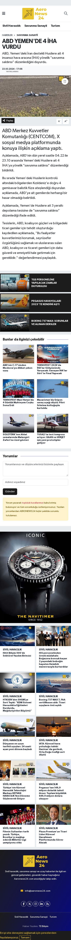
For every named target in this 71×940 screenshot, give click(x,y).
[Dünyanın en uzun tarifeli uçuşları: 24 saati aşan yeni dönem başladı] (17, 727)
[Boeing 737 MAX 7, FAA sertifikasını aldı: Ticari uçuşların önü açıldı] (53, 683)
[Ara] (66, 14)
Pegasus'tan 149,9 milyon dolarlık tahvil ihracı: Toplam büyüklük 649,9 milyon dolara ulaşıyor (52, 793)
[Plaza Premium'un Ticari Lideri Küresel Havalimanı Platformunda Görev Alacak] (53, 814)
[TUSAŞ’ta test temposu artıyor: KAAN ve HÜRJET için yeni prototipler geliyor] (52, 423)
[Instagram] (35, 904)
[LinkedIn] (41, 904)
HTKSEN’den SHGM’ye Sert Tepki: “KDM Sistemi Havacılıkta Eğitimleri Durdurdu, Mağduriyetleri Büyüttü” (17, 705)
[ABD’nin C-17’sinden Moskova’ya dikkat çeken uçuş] (18, 353)
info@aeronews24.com (37, 891)
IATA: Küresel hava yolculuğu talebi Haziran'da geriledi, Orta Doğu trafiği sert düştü (52, 749)
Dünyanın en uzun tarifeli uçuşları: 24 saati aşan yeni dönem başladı (17, 746)
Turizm (55, 25)
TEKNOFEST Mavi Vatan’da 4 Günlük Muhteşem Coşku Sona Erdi (18, 403)
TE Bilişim (43, 926)
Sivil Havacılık (11, 25)
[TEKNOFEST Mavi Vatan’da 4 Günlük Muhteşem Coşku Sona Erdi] (18, 388)
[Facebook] (23, 904)
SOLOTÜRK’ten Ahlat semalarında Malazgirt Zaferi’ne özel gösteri (16, 437)
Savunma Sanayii (35, 25)
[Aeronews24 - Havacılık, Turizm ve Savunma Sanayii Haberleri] (34, 13)
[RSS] (47, 904)
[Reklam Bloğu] (35, 577)
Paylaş (9, 120)
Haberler (7, 35)
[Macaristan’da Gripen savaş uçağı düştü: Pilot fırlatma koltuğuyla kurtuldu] (52, 388)
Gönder (10, 491)
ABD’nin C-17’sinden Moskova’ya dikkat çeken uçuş (17, 368)
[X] (29, 904)
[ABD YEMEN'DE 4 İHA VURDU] (35, 96)
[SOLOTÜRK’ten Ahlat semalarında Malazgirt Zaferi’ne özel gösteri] (18, 423)
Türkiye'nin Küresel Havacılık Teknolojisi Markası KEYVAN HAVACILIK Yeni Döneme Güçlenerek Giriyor (16, 793)
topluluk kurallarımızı (33, 503)
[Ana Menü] (3, 13)
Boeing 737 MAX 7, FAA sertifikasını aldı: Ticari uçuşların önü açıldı (52, 703)
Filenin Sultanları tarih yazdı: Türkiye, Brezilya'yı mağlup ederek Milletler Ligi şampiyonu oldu (16, 837)
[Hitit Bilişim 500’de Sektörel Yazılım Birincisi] (17, 636)
